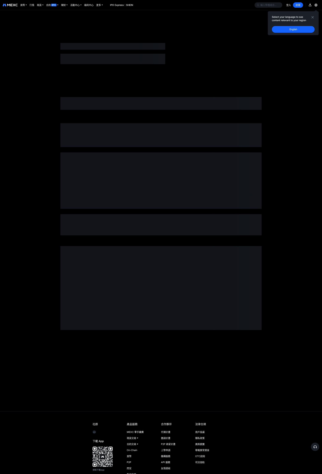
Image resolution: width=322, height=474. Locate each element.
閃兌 (129, 468)
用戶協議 (200, 432)
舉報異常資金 (202, 450)
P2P (129, 462)
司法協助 (200, 462)
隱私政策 (200, 438)
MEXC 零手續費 (135, 432)
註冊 (298, 5)
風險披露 (200, 444)
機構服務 (165, 456)
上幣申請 (165, 450)
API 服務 (165, 462)
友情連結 (165, 468)
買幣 (129, 456)
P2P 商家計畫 (168, 444)
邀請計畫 (165, 438)
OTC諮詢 (200, 456)
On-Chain (132, 450)
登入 (288, 5)
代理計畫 (165, 432)
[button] (315, 447)
